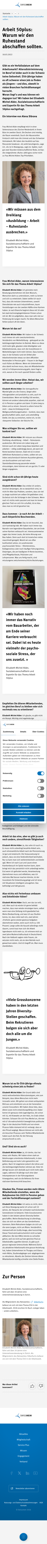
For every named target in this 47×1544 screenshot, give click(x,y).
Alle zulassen (23, 806)
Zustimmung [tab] (8, 732)
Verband (23, 1462)
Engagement (23, 1456)
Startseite (7, 14)
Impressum (23, 1500)
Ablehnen (24, 819)
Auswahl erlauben (23, 812)
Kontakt (23, 1506)
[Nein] (41, 1386)
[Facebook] (12, 1473)
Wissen (23, 1451)
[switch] (40, 781)
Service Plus (23, 1445)
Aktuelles (23, 1434)
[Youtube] (35, 1473)
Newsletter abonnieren (25, 1489)
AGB (41, 1503)
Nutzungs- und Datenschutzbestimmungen (21, 1503)
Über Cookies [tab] (38, 732)
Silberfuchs (38, 1302)
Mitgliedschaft (23, 1440)
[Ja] (32, 1386)
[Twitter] (20, 1473)
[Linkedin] (27, 1473)
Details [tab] (23, 732)
